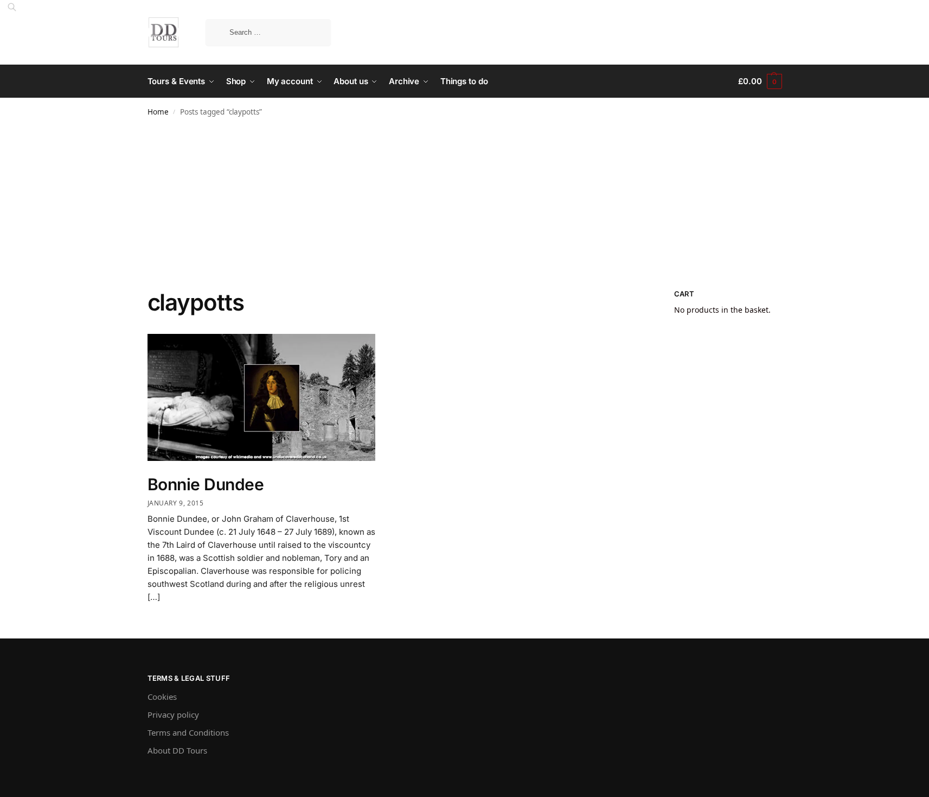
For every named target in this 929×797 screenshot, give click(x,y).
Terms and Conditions (188, 732)
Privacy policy (173, 714)
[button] (759, 81)
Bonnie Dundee (206, 484)
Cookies (162, 696)
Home (158, 112)
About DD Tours (177, 750)
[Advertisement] (464, 207)
